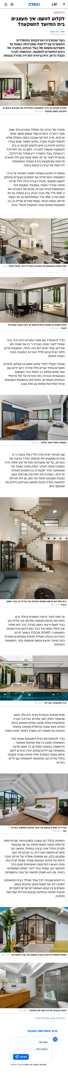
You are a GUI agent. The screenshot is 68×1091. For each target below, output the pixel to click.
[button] (54, 4)
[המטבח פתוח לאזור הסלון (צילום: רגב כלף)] (34, 420)
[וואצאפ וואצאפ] (12, 4)
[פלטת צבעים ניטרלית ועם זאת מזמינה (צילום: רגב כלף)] (34, 988)
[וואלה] (34, 4)
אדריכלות (39, 1018)
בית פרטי (60, 1018)
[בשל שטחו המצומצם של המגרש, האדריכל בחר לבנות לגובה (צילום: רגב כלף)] (34, 245)
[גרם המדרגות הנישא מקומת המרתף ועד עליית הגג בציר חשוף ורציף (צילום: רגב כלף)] (34, 552)
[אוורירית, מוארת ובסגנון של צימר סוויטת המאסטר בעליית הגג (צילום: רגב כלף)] (34, 803)
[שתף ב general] (6, 4)
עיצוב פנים (50, 1018)
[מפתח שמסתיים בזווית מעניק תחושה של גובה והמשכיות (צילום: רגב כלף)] (34, 932)
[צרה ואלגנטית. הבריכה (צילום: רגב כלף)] (34, 680)
